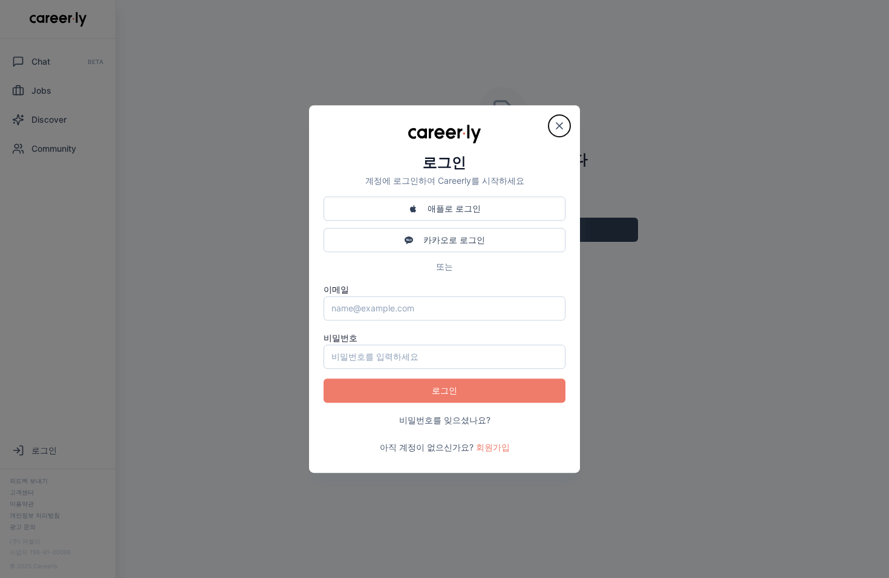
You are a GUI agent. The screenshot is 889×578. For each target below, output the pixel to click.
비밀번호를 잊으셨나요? (444, 420)
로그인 (444, 390)
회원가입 (493, 447)
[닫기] (559, 126)
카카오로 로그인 (454, 240)
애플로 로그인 (454, 208)
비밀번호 (340, 338)
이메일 (336, 289)
